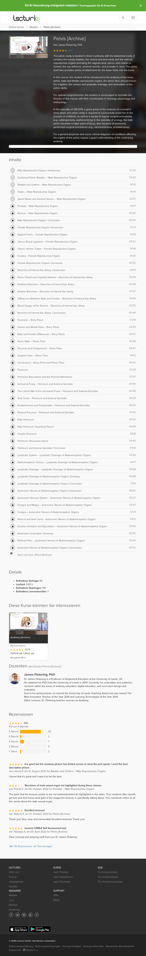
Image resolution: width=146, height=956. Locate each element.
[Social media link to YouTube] (30, 915)
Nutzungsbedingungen (48, 946)
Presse (13, 876)
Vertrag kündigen (71, 946)
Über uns (14, 872)
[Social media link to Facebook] (11, 915)
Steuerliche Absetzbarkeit (120, 946)
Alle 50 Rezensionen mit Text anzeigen (30, 846)
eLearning (14, 909)
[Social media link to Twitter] (17, 915)
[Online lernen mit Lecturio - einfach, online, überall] (26, 17)
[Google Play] (40, 929)
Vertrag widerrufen (93, 946)
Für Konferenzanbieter (110, 881)
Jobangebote (16, 881)
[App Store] (18, 929)
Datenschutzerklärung (21, 946)
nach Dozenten (61, 881)
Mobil (56, 900)
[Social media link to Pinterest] (24, 915)
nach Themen (61, 872)
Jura (11, 900)
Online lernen (16, 27)
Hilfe (55, 895)
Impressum (15, 950)
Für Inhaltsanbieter (108, 876)
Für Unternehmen (108, 872)
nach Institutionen (63, 876)
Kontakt (13, 886)
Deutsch (30, 950)
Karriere (13, 904)
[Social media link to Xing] (37, 915)
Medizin (34, 27)
